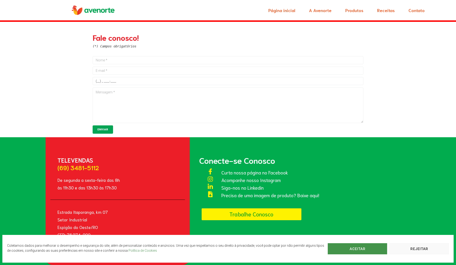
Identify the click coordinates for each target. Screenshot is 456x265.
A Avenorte (320, 10)
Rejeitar (419, 249)
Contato (416, 10)
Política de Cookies (142, 250)
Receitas (386, 10)
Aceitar (358, 249)
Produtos (354, 10)
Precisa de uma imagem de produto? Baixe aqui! (270, 195)
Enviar (102, 129)
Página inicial (281, 10)
